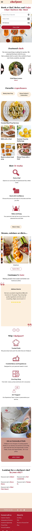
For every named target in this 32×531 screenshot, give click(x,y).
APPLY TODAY (16, 457)
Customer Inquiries (5, 517)
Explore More (16, 269)
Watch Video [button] (16, 227)
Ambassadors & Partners (7, 520)
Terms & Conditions (5, 527)
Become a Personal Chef (22, 522)
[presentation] (2, 69)
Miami (12, 477)
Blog (18, 525)
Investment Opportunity (6, 522)
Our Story (19, 517)
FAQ (18, 520)
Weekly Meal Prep (8, 93)
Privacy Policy (4, 525)
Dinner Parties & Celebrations (24, 94)
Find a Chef (16, 27)
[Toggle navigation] (5, 2)
